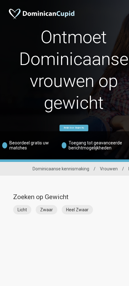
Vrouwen (109, 168)
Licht (22, 209)
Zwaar (46, 209)
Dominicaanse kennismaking (61, 168)
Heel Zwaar (77, 209)
